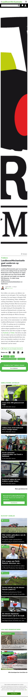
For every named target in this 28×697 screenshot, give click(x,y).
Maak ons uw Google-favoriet (13, 348)
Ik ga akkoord (14, 693)
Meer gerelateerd (20, 489)
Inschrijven (14, 503)
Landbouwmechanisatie (8, 359)
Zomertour (21, 359)
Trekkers (6, 356)
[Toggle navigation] (26, 1)
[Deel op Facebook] (14, 352)
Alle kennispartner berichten (17, 672)
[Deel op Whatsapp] (10, 352)
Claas (12, 356)
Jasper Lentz (10, 288)
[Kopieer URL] (23, 352)
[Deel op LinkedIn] (18, 352)
